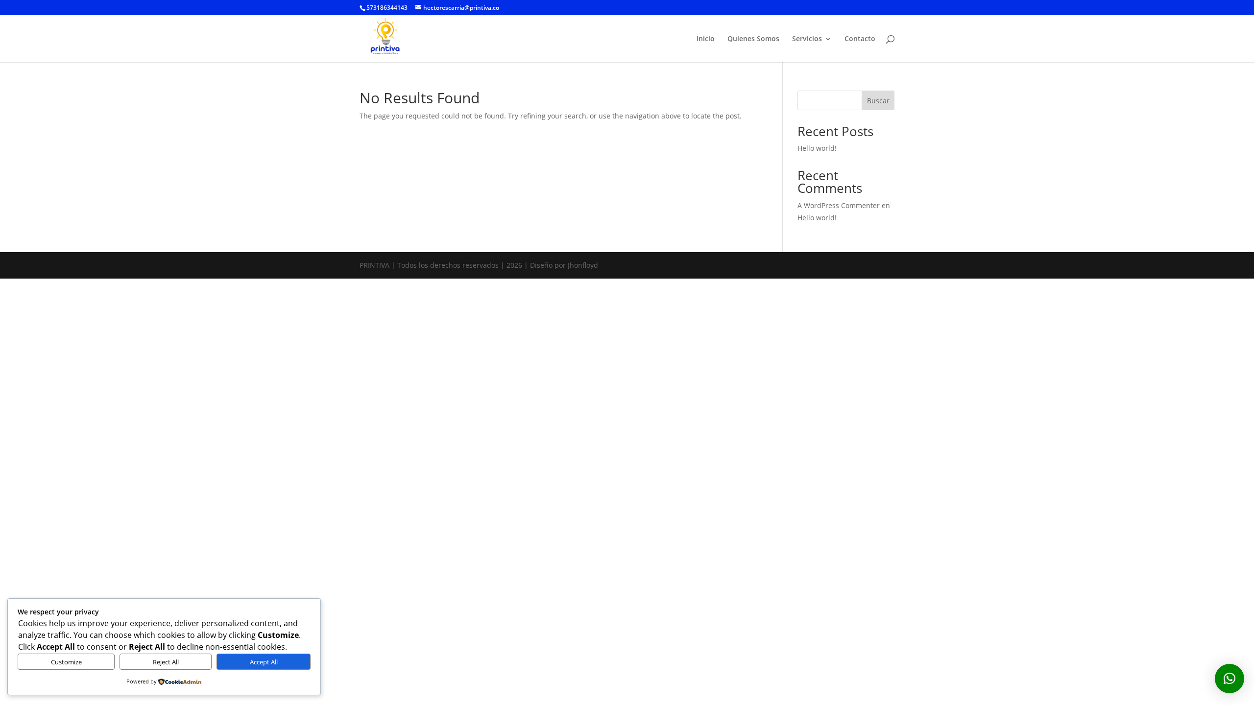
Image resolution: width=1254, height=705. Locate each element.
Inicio (706, 39)
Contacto (859, 39)
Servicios (807, 39)
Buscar (878, 100)
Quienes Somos (753, 39)
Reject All (166, 662)
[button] (1229, 678)
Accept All (264, 662)
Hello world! (817, 148)
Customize (66, 662)
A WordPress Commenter (838, 205)
